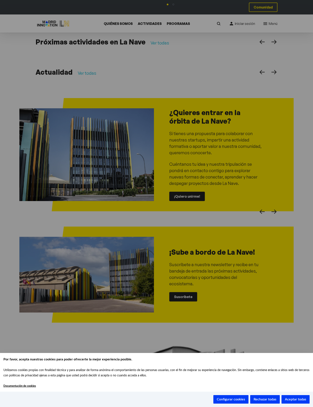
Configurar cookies (231, 399)
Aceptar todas (295, 399)
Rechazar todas (265, 399)
